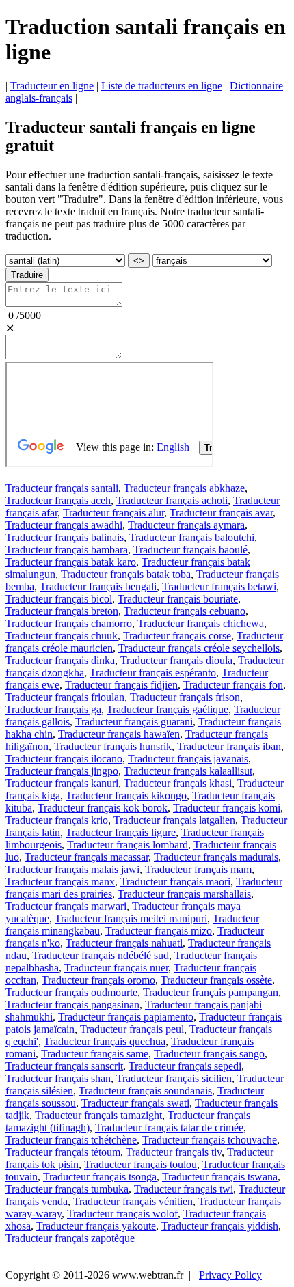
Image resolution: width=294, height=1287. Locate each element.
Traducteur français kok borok (103, 808)
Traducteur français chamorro (68, 623)
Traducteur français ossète (216, 980)
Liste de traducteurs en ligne (161, 86)
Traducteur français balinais (64, 537)
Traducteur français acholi (172, 500)
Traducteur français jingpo (61, 771)
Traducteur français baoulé (190, 549)
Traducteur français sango (209, 1054)
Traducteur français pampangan (210, 992)
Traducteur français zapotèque (70, 1238)
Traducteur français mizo (158, 931)
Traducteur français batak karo (70, 562)
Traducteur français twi (183, 1189)
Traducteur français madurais (216, 857)
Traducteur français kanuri (61, 783)
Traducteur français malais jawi (72, 869)
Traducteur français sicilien (174, 1078)
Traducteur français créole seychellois (199, 648)
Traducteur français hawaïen (119, 734)
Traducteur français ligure (121, 832)
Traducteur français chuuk (61, 635)
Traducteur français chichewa (200, 623)
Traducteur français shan (58, 1078)
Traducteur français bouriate (178, 599)
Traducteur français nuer (116, 967)
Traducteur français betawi (219, 586)
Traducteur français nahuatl (124, 943)
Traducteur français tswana (220, 1176)
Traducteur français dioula (176, 660)
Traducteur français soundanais (145, 1090)
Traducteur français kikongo (126, 795)
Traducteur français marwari (65, 906)
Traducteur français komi (226, 808)
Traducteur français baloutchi (191, 537)
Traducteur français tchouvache (209, 1140)
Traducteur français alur (113, 512)
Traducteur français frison (185, 697)
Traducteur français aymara (186, 525)
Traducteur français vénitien (133, 1201)
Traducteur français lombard (127, 844)
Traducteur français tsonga (100, 1176)
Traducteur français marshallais (184, 894)
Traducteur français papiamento (125, 1017)
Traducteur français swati (135, 1103)
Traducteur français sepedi (185, 1066)
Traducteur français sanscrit (64, 1066)
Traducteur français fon (233, 685)
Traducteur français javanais (188, 758)
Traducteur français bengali (98, 586)
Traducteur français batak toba (126, 574)
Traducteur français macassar (86, 857)
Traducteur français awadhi (63, 525)
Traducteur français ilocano (63, 758)
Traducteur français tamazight (98, 1115)
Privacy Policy (230, 1275)
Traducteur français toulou (140, 1164)
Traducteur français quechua (104, 1041)
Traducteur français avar (221, 512)
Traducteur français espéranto (153, 672)
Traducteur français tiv (174, 1152)
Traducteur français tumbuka (67, 1189)
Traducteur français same (94, 1054)
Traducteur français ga (53, 709)
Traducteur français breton (61, 611)
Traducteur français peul (132, 1029)
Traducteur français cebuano (184, 611)
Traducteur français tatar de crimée (169, 1127)
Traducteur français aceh (58, 500)
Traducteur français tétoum (62, 1152)
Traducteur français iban (229, 746)
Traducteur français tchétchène (71, 1140)
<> (138, 260)
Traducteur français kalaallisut (188, 771)
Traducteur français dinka (60, 660)
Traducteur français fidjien (121, 685)
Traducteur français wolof (122, 1213)
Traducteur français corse (177, 635)
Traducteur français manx (60, 881)
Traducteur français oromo (98, 980)
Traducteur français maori (175, 881)
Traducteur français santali (61, 488)
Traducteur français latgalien (174, 820)
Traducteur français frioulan (64, 697)
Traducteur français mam (198, 869)
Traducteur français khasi (178, 783)
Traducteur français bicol (58, 599)
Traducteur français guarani (134, 722)
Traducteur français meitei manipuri (131, 918)
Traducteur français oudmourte (71, 992)
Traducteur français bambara (66, 549)
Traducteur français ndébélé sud (100, 955)
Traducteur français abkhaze (184, 488)
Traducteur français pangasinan (72, 1004)
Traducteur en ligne (52, 86)
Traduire (27, 275)
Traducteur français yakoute (96, 1226)
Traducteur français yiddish (219, 1226)
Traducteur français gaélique (167, 709)
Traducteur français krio (56, 820)
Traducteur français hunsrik (113, 746)
